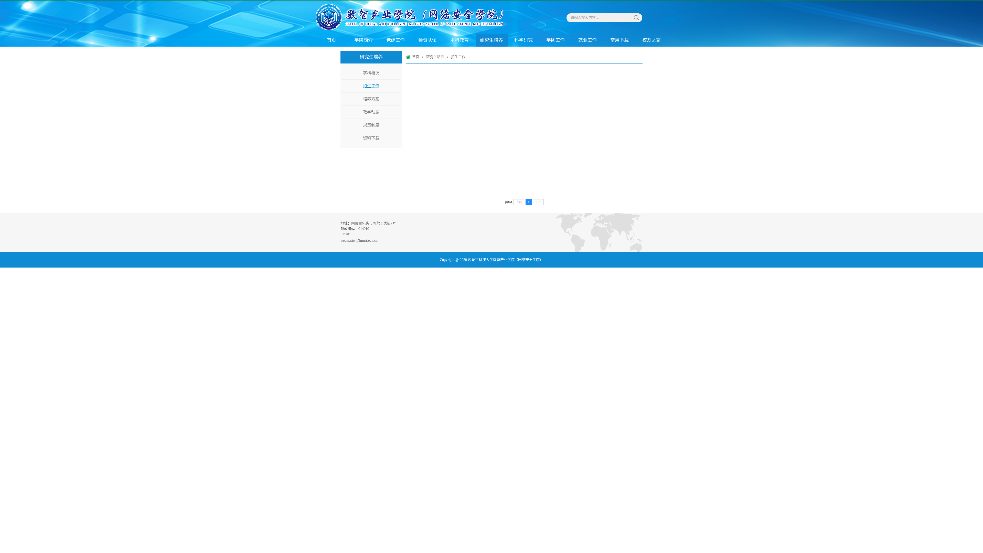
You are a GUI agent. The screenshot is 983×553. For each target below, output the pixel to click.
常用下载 (619, 40)
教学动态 (371, 112)
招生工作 (371, 86)
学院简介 (363, 40)
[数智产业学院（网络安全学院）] (403, 17)
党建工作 (395, 40)
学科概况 (371, 73)
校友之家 (651, 40)
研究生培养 (491, 40)
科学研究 (523, 40)
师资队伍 (427, 40)
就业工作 (587, 40)
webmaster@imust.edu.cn (359, 240)
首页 (331, 40)
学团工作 (555, 40)
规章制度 (371, 125)
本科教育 (459, 40)
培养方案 (371, 99)
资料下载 (371, 138)
